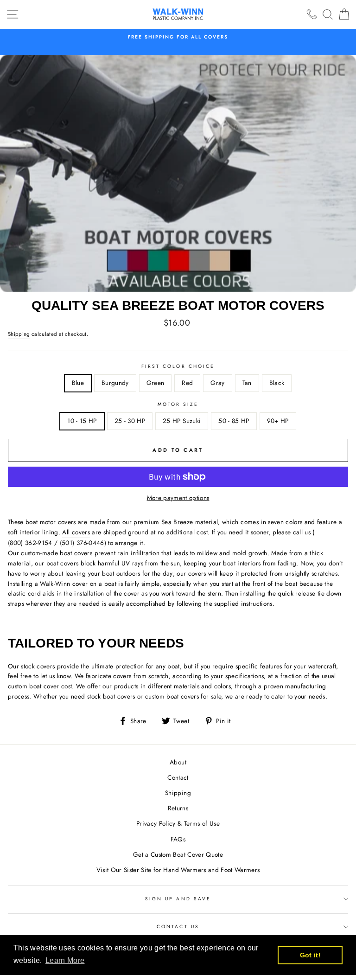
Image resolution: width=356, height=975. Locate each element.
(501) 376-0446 (82, 542)
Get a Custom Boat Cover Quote (178, 854)
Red (187, 382)
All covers (75, 532)
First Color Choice (178, 366)
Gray (217, 382)
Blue (78, 382)
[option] (178, 37)
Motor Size (178, 404)
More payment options (178, 497)
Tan (247, 382)
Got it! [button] (310, 955)
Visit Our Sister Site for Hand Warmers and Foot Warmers (178, 869)
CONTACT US (178, 926)
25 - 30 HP (129, 420)
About (178, 762)
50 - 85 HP (233, 420)
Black (277, 382)
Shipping (19, 334)
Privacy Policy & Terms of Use (178, 823)
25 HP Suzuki (182, 420)
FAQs (178, 839)
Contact (177, 777)
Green (155, 382)
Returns (178, 808)
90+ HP (278, 420)
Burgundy (115, 382)
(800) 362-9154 (30, 542)
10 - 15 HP (81, 420)
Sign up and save (178, 898)
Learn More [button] (64, 960)
